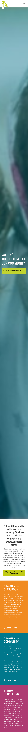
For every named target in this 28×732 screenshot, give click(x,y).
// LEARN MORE (10, 628)
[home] (4, 3)
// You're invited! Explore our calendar (13, 270)
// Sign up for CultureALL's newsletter (14, 572)
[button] (24, 3)
